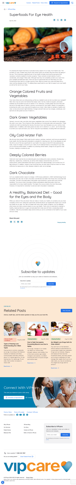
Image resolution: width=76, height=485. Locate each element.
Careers (28, 3)
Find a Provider (19, 412)
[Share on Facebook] (61, 20)
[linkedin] (24, 415)
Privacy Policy (29, 477)
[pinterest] (27, 415)
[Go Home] (11, 3)
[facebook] (17, 415)
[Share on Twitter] (57, 20)
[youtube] (20, 415)
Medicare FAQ (7, 432)
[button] (36, 3)
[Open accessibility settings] (2, 482)
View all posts (66, 310)
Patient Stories (7, 430)
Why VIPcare (7, 424)
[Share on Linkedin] (54, 20)
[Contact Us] (72, 2)
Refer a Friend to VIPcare (30, 432)
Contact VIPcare (32, 412)
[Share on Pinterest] (65, 20)
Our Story (26, 427)
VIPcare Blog (27, 424)
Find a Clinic (44, 3)
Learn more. (12, 480)
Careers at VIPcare (28, 430)
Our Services (7, 427)
